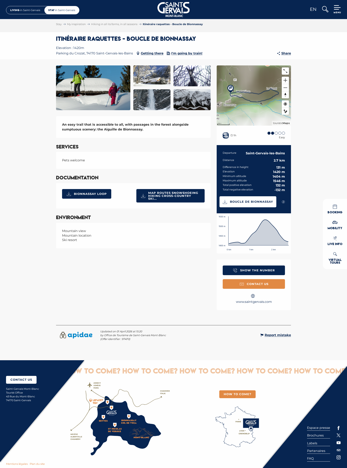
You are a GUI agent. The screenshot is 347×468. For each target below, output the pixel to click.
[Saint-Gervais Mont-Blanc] (173, 9)
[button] (325, 9)
